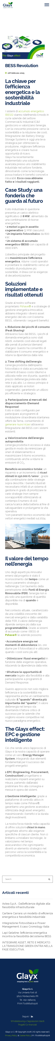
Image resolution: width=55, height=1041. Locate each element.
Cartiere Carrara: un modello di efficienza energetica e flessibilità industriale (27, 915)
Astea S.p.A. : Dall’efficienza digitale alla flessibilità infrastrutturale (26, 905)
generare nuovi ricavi (17, 424)
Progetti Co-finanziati (27, 1025)
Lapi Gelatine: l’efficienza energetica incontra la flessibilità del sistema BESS (26, 934)
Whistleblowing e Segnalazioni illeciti (27, 1021)
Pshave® (25, 306)
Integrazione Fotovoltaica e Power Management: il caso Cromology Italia (25, 924)
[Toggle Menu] (46, 4)
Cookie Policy (25, 1035)
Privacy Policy (11, 1035)
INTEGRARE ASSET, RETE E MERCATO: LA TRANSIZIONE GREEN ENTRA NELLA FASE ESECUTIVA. (27, 946)
